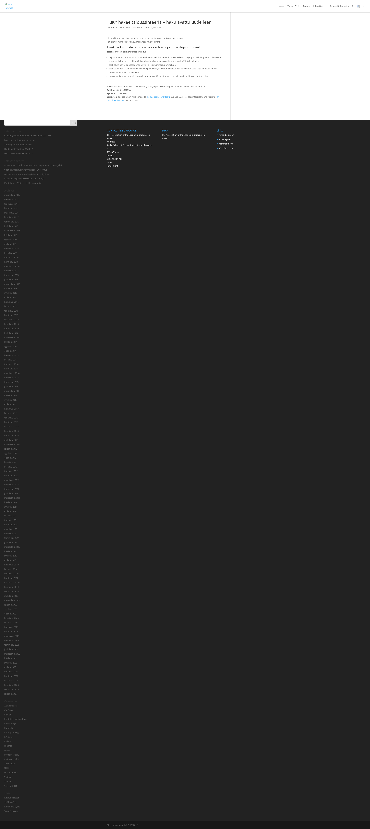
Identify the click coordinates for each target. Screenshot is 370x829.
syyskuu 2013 (10, 400)
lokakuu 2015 (10, 288)
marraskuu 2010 (12, 546)
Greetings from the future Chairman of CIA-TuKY (27, 135)
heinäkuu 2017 (11, 199)
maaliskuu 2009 (12, 636)
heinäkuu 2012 (11, 462)
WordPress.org (11, 811)
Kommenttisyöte (12, 806)
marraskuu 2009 (12, 600)
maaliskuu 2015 (12, 319)
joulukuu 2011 (11, 493)
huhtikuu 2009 (11, 631)
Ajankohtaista (157, 27)
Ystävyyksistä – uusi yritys (34, 169)
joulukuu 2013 (11, 386)
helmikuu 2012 (11, 484)
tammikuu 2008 (11, 689)
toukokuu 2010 (11, 573)
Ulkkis (7, 768)
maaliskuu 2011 (12, 529)
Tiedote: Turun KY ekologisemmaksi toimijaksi (40, 165)
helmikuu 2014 (11, 377)
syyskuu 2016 (10, 239)
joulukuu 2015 (11, 279)
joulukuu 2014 (11, 333)
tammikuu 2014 (11, 382)
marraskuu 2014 (12, 337)
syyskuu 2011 (10, 506)
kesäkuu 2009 (10, 622)
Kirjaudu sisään (12, 797)
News (7, 750)
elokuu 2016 (10, 244)
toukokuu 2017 (11, 204)
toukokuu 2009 (11, 627)
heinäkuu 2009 (11, 618)
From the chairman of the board (19, 140)
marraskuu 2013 (12, 391)
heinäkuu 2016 (11, 248)
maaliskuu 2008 (12, 680)
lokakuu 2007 (10, 693)
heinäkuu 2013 (11, 408)
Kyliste (7, 741)
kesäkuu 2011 (10, 515)
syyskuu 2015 (10, 292)
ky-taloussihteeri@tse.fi (158, 96)
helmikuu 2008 (11, 685)
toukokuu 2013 (11, 417)
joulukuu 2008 (11, 649)
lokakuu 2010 (10, 551)
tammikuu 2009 (11, 644)
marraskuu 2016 (12, 230)
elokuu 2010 (10, 560)
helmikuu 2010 (11, 587)
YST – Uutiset (10, 785)
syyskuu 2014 (10, 346)
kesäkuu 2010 (10, 569)
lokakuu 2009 (10, 604)
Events (306, 6)
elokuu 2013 (10, 404)
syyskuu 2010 (10, 555)
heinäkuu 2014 (11, 355)
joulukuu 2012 (11, 440)
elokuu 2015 (10, 297)
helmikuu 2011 (11, 533)
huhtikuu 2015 (11, 315)
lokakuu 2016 (10, 235)
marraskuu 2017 (12, 195)
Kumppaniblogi (11, 732)
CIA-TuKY (8, 710)
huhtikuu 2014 (11, 368)
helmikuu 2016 (11, 270)
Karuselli (8, 728)
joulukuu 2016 (11, 226)
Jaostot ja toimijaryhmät (15, 719)
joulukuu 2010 (11, 542)
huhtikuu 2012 (11, 475)
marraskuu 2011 (12, 497)
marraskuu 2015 (12, 284)
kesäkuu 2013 (10, 413)
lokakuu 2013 (10, 395)
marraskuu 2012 (12, 444)
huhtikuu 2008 (11, 676)
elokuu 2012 (10, 457)
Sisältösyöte (10, 802)
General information (340, 6)
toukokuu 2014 (11, 364)
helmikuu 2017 (11, 217)
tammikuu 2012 (11, 489)
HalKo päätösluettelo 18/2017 (18, 153)
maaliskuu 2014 (12, 373)
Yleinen (8, 777)
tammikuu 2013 (11, 435)
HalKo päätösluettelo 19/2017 (18, 149)
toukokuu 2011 (11, 520)
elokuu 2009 (10, 613)
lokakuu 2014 (10, 342)
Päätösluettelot (11, 759)
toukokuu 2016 (11, 257)
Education (318, 6)
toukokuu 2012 (11, 471)
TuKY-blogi (9, 763)
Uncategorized (11, 772)
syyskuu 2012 (10, 453)
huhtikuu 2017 (11, 208)
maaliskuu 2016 (12, 266)
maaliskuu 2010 (12, 582)
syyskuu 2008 (10, 662)
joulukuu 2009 (11, 596)
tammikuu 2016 (11, 275)
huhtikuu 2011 (11, 524)
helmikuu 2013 (11, 431)
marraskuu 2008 (12, 653)
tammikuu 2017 (11, 221)
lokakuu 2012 (10, 448)
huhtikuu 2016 (11, 261)
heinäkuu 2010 (11, 564)
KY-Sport (8, 737)
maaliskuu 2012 (12, 480)
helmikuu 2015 (11, 324)
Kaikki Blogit (10, 723)
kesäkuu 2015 (10, 306)
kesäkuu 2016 (10, 252)
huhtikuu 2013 (11, 422)
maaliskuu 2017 (12, 212)
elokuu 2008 (10, 667)
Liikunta (8, 745)
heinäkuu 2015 (11, 301)
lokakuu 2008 (10, 658)
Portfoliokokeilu (11, 754)
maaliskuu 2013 (12, 426)
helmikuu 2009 (11, 640)
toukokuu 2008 (11, 671)
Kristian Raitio (124, 27)
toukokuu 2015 (11, 310)
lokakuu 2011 (10, 502)
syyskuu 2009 (10, 609)
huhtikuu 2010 (11, 578)
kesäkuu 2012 (10, 466)
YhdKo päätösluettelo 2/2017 (18, 144)
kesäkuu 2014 (10, 359)
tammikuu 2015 (11, 328)
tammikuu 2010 (11, 591)
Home (281, 6)
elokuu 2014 (10, 350)
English (7, 714)
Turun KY (291, 6)
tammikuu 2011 (11, 538)
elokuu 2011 (10, 511)
